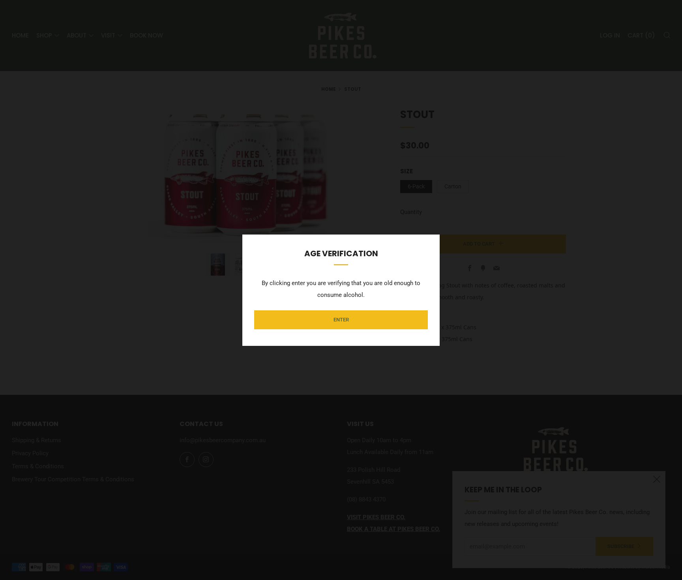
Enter (341, 320)
